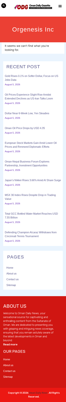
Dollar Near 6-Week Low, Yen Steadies (27, 113)
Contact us (12, 279)
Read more (10, 344)
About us (11, 273)
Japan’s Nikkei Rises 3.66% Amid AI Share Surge (33, 180)
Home (9, 267)
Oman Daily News (38, 393)
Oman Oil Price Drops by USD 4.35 (25, 128)
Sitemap (11, 285)
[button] (3, 5)
